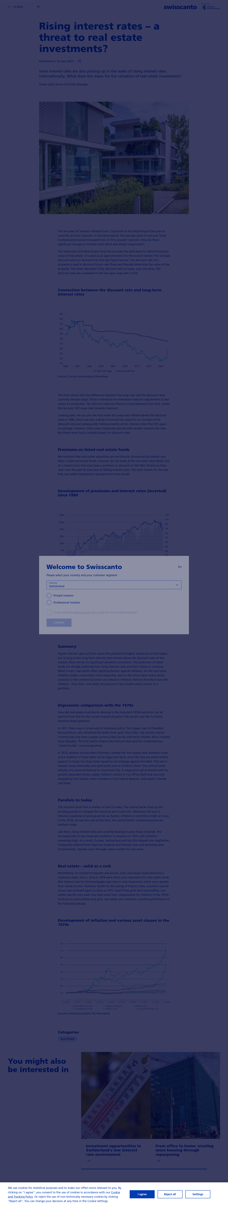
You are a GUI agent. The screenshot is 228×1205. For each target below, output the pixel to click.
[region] (114, 1193)
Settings (197, 1194)
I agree (142, 1194)
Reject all (170, 1194)
